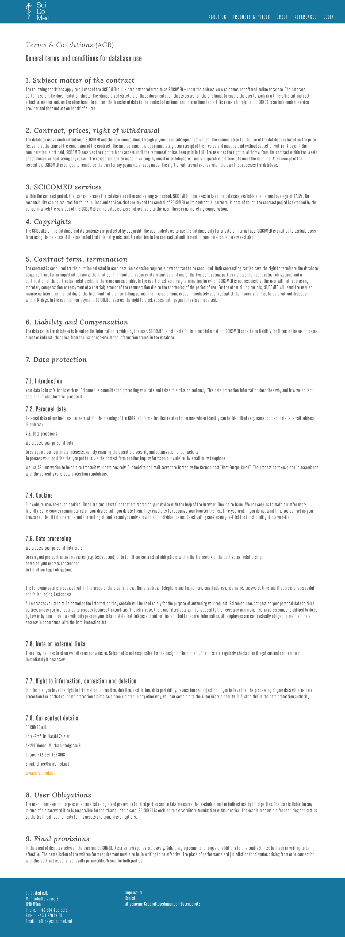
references (306, 17)
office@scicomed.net (56, 921)
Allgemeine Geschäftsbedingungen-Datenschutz (162, 904)
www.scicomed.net (40, 773)
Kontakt (131, 898)
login (328, 17)
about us (217, 17)
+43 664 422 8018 (53, 910)
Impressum (133, 892)
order (282, 17)
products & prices (251, 17)
